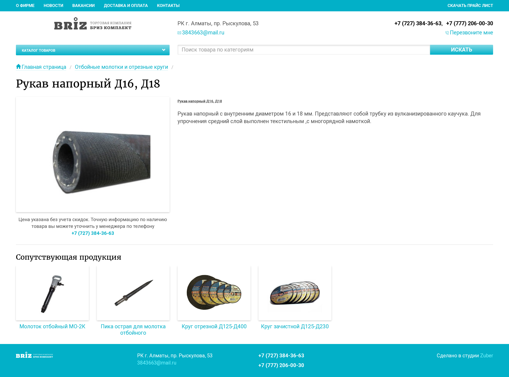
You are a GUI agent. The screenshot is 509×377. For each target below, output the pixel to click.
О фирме (25, 5)
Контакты (168, 5)
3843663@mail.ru (203, 32)
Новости (53, 5)
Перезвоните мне (471, 32)
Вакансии (83, 5)
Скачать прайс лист (470, 5)
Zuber (486, 356)
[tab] (93, 50)
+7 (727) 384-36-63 (417, 23)
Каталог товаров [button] (38, 50)
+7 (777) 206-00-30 (469, 23)
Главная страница (44, 67)
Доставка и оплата (126, 5)
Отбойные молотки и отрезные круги (121, 67)
